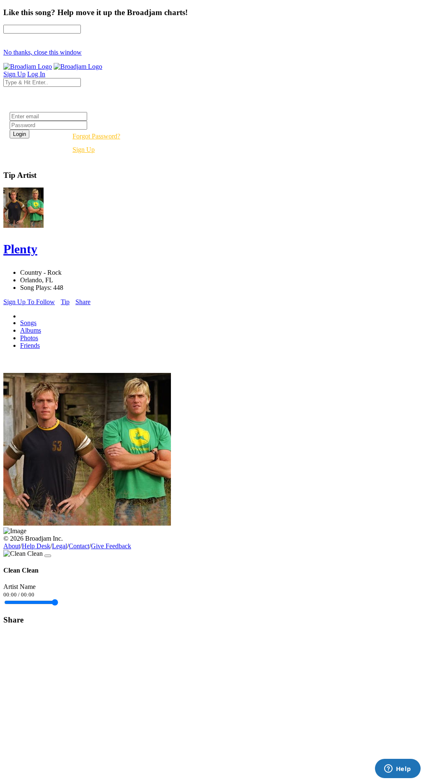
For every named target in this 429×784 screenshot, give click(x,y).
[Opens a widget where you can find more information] (398, 769)
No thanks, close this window (42, 52)
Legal (59, 546)
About (11, 546)
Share (82, 301)
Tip (65, 301)
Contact (79, 546)
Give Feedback (111, 546)
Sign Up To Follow (29, 301)
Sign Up (83, 149)
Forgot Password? (96, 136)
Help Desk (36, 546)
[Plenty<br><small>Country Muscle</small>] (87, 523)
